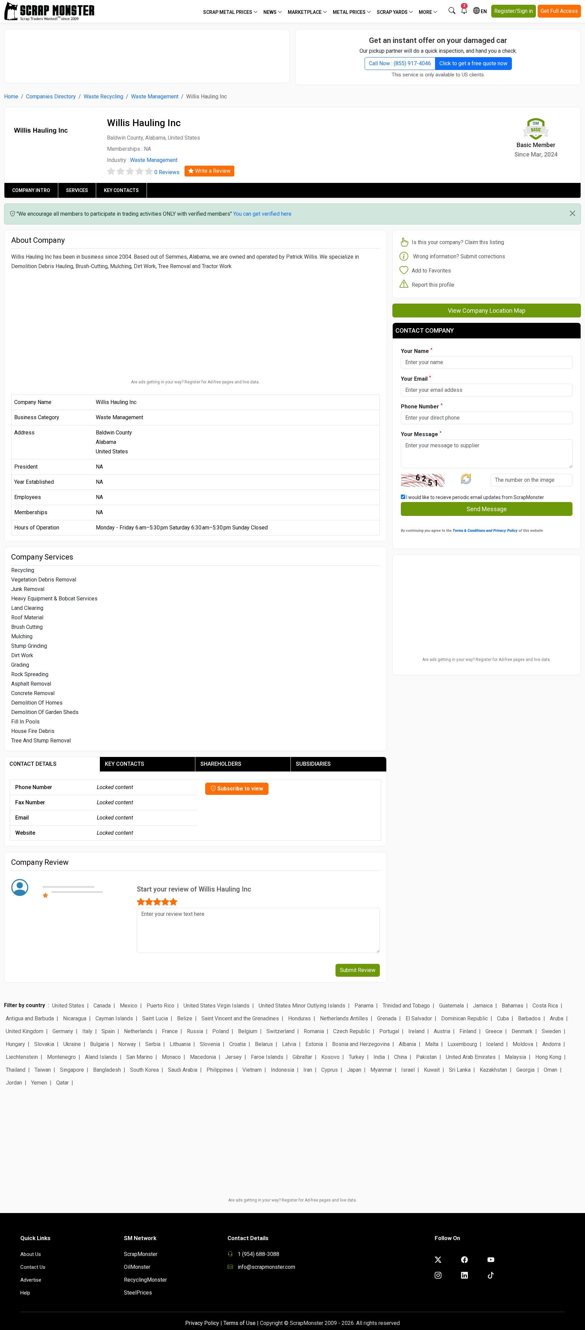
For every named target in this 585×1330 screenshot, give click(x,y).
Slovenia (210, 1044)
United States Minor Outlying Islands (302, 1005)
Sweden (551, 1031)
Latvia (289, 1044)
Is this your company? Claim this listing (458, 242)
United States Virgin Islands (216, 1005)
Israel (408, 1070)
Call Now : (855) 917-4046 (400, 63)
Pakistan (426, 1057)
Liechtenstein (22, 1057)
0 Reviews (166, 172)
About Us (30, 1254)
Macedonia (203, 1057)
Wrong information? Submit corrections (459, 256)
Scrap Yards (393, 12)
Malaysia (515, 1057)
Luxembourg (462, 1044)
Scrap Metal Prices (228, 12)
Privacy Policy (202, 1323)
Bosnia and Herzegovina (361, 1044)
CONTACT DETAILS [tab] (33, 764)
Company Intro (31, 190)
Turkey (356, 1057)
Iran (307, 1070)
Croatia (237, 1044)
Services (77, 190)
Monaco (171, 1057)
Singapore (72, 1070)
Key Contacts (121, 190)
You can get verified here (262, 214)
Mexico (128, 1005)
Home (11, 96)
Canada (102, 1005)
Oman (550, 1070)
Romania (314, 1031)
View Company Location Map (486, 310)
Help (25, 1293)
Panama (363, 1005)
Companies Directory (51, 96)
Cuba (503, 1018)
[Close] (572, 213)
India (379, 1057)
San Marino (139, 1057)
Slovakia (44, 1044)
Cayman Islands (114, 1018)
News (270, 12)
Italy (87, 1031)
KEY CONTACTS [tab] (124, 764)
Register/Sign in (513, 11)
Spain (108, 1031)
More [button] (426, 12)
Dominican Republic (464, 1018)
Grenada (386, 1018)
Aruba (556, 1018)
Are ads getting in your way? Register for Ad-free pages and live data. (195, 382)
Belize (184, 1018)
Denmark (522, 1031)
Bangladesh (107, 1070)
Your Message (421, 433)
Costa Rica (545, 1005)
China (400, 1057)
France (170, 1031)
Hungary (15, 1044)
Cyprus (329, 1070)
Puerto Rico (160, 1005)
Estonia (314, 1044)
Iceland (494, 1044)
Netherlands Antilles (344, 1018)
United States (68, 1005)
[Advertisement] (147, 53)
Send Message (487, 509)
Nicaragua (74, 1018)
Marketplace (305, 12)
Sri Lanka (460, 1070)
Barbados (529, 1018)
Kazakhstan (493, 1070)
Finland (467, 1031)
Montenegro (61, 1057)
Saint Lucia (155, 1018)
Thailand (15, 1070)
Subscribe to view (239, 788)
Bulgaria (99, 1044)
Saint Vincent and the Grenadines (240, 1018)
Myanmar (381, 1070)
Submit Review (357, 970)
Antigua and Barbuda (30, 1018)
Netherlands (138, 1031)
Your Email (416, 378)
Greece (493, 1031)
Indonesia (282, 1070)
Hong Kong (548, 1057)
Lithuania (180, 1044)
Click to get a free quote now (473, 63)
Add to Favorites (431, 270)
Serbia (152, 1044)
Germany (62, 1031)
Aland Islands (101, 1057)
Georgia (525, 1070)
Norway (127, 1044)
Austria (442, 1031)
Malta (431, 1044)
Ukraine (72, 1044)
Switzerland (280, 1031)
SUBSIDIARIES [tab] (313, 764)
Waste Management (154, 96)
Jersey (233, 1057)
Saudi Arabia (182, 1070)
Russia (195, 1031)
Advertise (30, 1280)
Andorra (551, 1044)
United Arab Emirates (471, 1057)
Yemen (39, 1082)
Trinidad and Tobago (406, 1005)
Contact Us (32, 1267)
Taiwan (43, 1070)
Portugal (389, 1031)
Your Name (416, 350)
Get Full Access (559, 11)
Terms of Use (239, 1323)
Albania (407, 1044)
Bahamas (512, 1005)
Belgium (247, 1031)
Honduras (299, 1018)
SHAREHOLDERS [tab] (220, 764)
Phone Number (421, 406)
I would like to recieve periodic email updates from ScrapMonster (474, 497)
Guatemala (451, 1005)
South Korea (144, 1070)
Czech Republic (351, 1031)
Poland (220, 1031)
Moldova (523, 1044)
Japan (354, 1070)
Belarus (264, 1044)
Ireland (416, 1031)
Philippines (220, 1070)
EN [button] (483, 11)
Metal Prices (350, 12)
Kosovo (330, 1057)
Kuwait (432, 1070)
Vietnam (252, 1070)
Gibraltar (302, 1057)
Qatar (62, 1082)
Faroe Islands (267, 1057)
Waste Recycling (103, 96)
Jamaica (483, 1005)
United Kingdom (24, 1031)
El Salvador (419, 1018)
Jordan (14, 1082)
